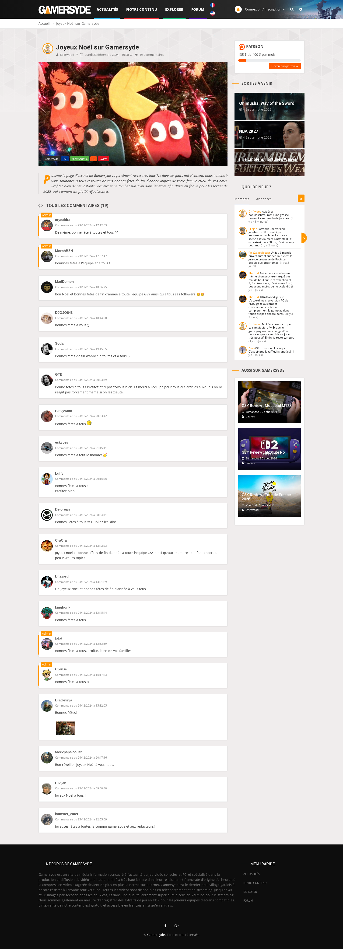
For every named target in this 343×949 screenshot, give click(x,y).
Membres (241, 199)
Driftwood (67, 55)
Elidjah (60, 783)
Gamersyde (156, 934)
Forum (197, 9)
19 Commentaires (151, 55)
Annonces (264, 199)
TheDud (253, 273)
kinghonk (62, 607)
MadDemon (64, 282)
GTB (59, 374)
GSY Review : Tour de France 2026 (266, 497)
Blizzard (62, 576)
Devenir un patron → (284, 66)
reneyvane (63, 411)
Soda (59, 343)
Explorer (174, 9)
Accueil (44, 23)
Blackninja (63, 700)
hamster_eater (66, 814)
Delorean (62, 509)
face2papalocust (68, 752)
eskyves (61, 442)
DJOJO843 (64, 313)
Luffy (59, 473)
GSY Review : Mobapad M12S (267, 405)
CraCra (61, 540)
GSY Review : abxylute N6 (263, 452)
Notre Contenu (141, 9)
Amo (251, 348)
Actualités (107, 9)
